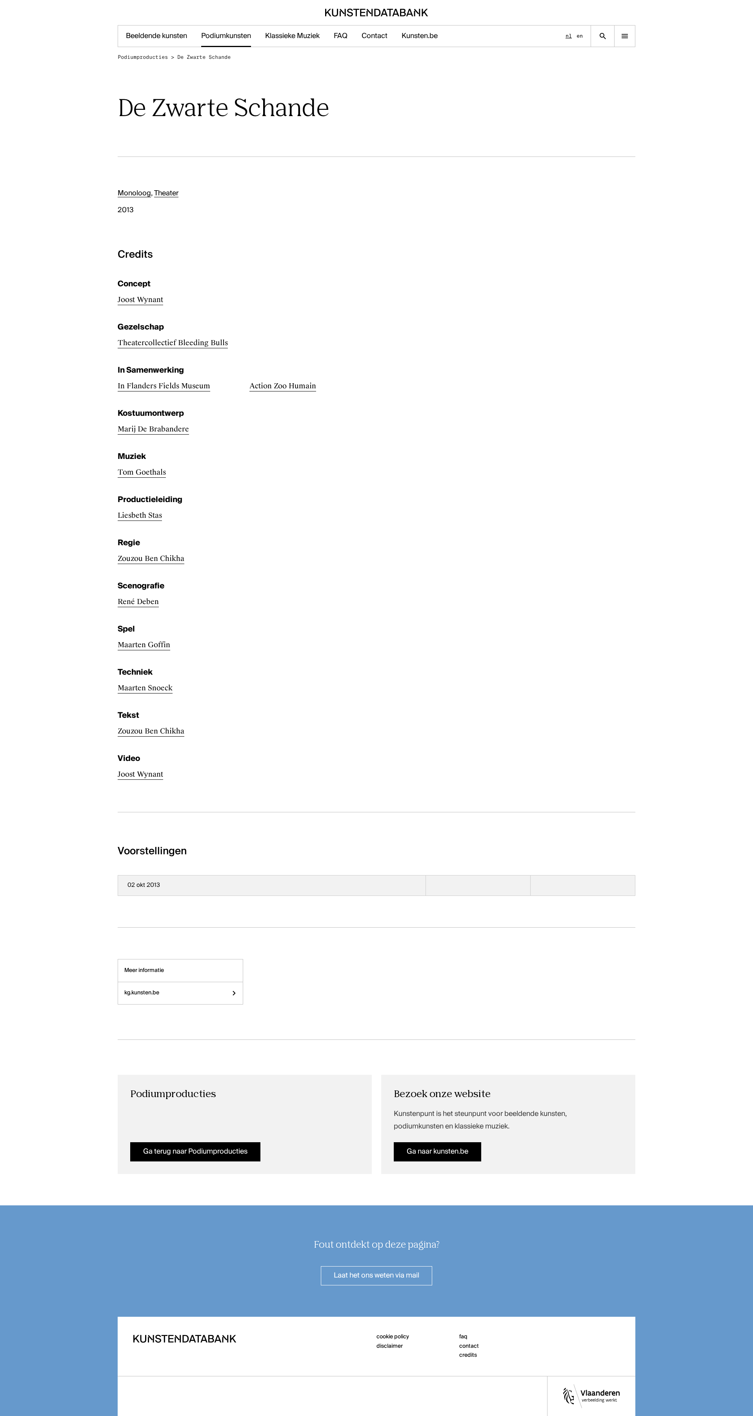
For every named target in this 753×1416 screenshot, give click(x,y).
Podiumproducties (143, 57)
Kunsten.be (420, 36)
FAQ (340, 36)
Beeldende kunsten (156, 36)
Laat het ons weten (376, 1275)
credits (468, 1355)
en (580, 36)
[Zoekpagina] (602, 36)
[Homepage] (376, 12)
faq (463, 1337)
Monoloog (134, 193)
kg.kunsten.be (141, 993)
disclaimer (389, 1346)
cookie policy (392, 1337)
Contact (374, 36)
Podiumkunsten (226, 36)
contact (469, 1346)
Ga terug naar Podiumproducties (195, 1151)
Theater (166, 193)
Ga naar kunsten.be (437, 1151)
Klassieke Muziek (292, 36)
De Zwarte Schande (204, 57)
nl (569, 36)
